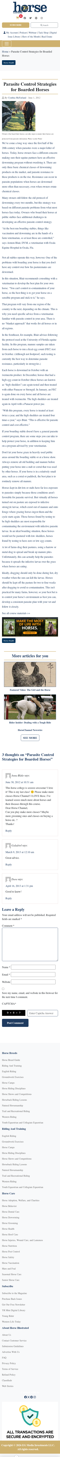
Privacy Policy (9, 1363)
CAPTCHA (9, 1003)
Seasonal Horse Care (11, 1274)
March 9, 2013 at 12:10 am (20, 852)
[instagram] (42, 18)
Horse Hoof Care (10, 1234)
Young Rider (8, 1315)
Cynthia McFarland (17, 97)
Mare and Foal (9, 1268)
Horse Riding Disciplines (14, 1088)
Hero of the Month (31, 36)
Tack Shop (43, 32)
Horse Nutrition (9, 1245)
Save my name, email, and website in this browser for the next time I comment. (30, 995)
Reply (9, 830)
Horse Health (9, 62)
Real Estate (47, 36)
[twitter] (30, 18)
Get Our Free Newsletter (13, 1304)
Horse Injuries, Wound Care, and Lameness (22, 1240)
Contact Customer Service (14, 1340)
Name (6, 967)
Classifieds (7, 1380)
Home (5, 51)
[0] (17, 18)
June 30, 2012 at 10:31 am (19, 782)
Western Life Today (11, 1321)
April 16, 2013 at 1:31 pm (19, 886)
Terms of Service (10, 1369)
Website (6, 982)
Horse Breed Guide (11, 1060)
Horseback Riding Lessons (14, 1099)
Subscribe (16, 25)
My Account (12, 32)
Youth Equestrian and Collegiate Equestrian (22, 1122)
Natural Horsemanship (12, 1105)
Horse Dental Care (10, 1211)
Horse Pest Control (11, 1251)
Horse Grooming (10, 1223)
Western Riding (9, 1116)
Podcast (23, 32)
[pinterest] (36, 18)
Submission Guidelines (13, 1346)
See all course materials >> (16, 613)
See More (30, 738)
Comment (8, 925)
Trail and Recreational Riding (16, 1111)
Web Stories (7, 1386)
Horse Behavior (9, 1206)
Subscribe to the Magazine (14, 1293)
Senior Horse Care (10, 1280)
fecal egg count (36, 349)
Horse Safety (8, 1257)
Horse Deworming (10, 1217)
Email (6, 974)
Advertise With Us (11, 1351)
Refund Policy (9, 1374)
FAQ (4, 1357)
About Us (6, 1334)
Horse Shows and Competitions (17, 1094)
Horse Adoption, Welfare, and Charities (20, 1200)
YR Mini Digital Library (13, 1310)
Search (45, 25)
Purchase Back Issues (12, 1298)
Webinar (32, 32)
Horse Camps (8, 1082)
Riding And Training (12, 1065)
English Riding (9, 1071)
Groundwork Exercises (13, 1077)
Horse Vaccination (10, 1262)
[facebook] (25, 18)
